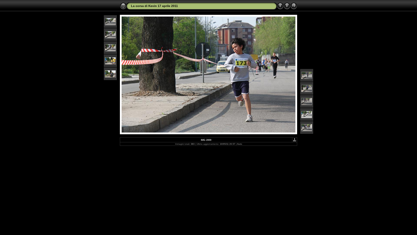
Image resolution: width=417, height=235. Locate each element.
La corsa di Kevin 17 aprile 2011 (154, 6)
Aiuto (239, 144)
